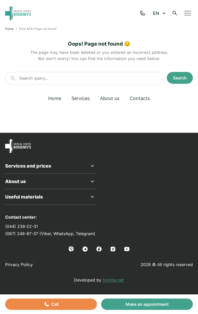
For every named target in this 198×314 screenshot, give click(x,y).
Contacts (140, 98)
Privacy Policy (19, 264)
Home (9, 29)
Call (55, 304)
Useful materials (24, 197)
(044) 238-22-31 (21, 226)
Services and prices (28, 166)
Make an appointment (147, 304)
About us (109, 98)
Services (80, 98)
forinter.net (113, 280)
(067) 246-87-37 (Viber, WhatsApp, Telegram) (50, 233)
